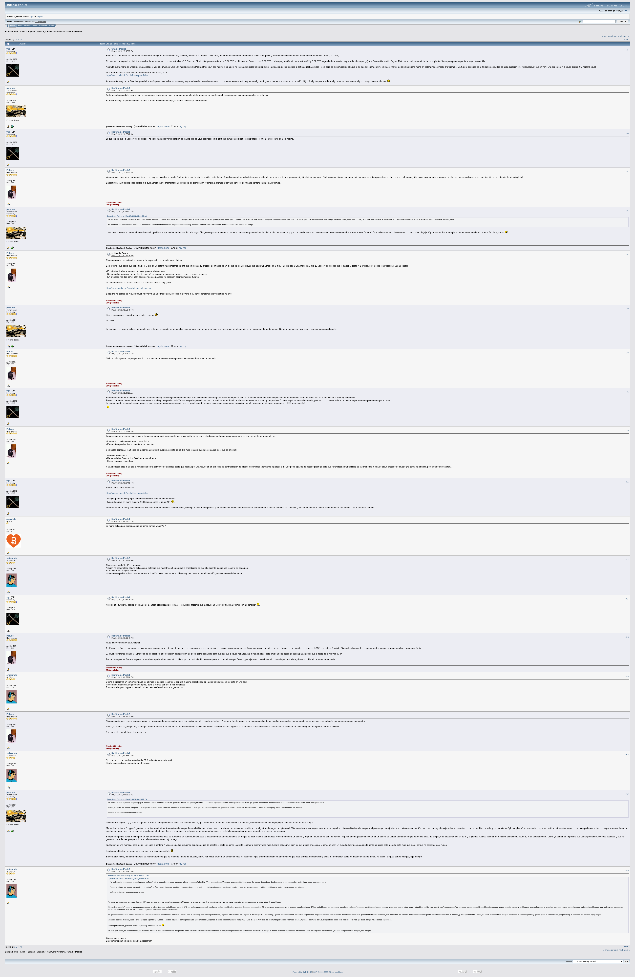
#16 (627, 676)
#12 (627, 520)
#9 (628, 392)
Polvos (10, 170)
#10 (627, 430)
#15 (627, 637)
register (40, 16)
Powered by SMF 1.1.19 (302, 972)
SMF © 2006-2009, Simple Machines (328, 972)
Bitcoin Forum (11, 31)
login (32, 16)
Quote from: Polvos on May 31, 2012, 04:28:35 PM (127, 799)
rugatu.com (163, 126)
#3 (628, 133)
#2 (628, 89)
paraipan (10, 88)
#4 (628, 172)
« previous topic (609, 36)
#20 (627, 870)
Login (35, 25)
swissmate (11, 558)
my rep (182, 126)
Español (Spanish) (36, 31)
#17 (627, 716)
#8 (628, 353)
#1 (628, 50)
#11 (627, 482)
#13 (627, 560)
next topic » (623, 36)
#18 (627, 755)
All (21, 40)
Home (12, 25)
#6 (628, 255)
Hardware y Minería (56, 31)
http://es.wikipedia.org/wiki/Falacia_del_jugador (128, 288)
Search (27, 25)
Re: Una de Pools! (120, 88)
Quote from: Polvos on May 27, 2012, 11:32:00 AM (127, 216)
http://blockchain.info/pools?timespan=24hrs (127, 75)
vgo (8, 49)
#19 (627, 794)
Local (22, 31)
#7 (628, 309)
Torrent (43, 22)
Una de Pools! (74, 31)
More (51, 25)
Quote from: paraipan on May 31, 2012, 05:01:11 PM (127, 875)
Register (43, 25)
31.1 (37, 22)
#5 (628, 211)
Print (626, 39)
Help (20, 25)
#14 (627, 599)
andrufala (11, 519)
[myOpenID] (12, 126)
